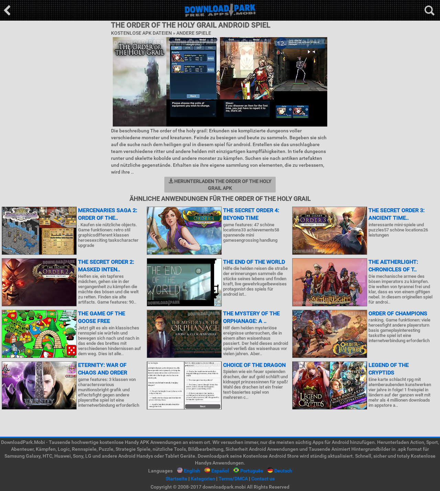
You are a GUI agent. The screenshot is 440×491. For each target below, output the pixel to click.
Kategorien (203, 478)
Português (251, 470)
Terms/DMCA (233, 478)
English (192, 470)
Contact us (263, 478)
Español (220, 470)
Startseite (176, 478)
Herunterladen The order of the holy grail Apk (222, 184)
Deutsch (283, 470)
